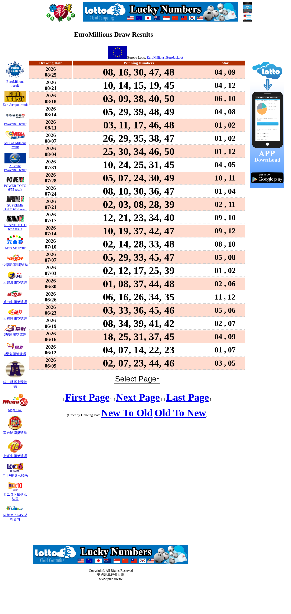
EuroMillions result (15, 83)
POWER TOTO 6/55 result (15, 187)
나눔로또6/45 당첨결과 (15, 517)
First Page (87, 397)
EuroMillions (155, 57)
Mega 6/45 (15, 410)
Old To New (180, 412)
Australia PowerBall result (15, 168)
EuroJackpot (174, 57)
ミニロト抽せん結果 (15, 497)
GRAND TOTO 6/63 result (15, 227)
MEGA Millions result (15, 145)
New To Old (127, 412)
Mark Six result (15, 248)
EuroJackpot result (15, 104)
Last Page (187, 397)
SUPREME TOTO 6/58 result (15, 207)
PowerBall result (15, 124)
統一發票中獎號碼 (15, 384)
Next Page (138, 397)
